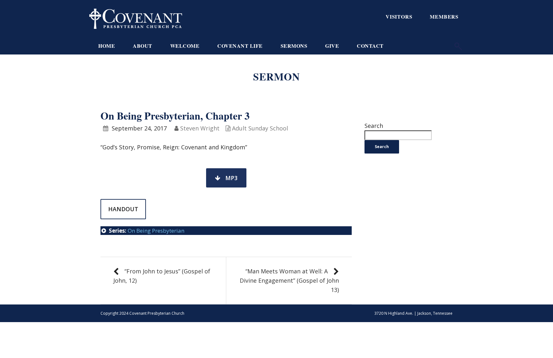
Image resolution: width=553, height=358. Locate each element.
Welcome (185, 45)
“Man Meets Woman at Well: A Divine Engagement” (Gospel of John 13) (289, 280)
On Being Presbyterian (156, 230)
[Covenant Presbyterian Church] (135, 18)
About (142, 45)
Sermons (294, 45)
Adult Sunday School (260, 128)
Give (332, 45)
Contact (370, 45)
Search (374, 125)
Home (106, 45)
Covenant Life (240, 45)
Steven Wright (200, 128)
